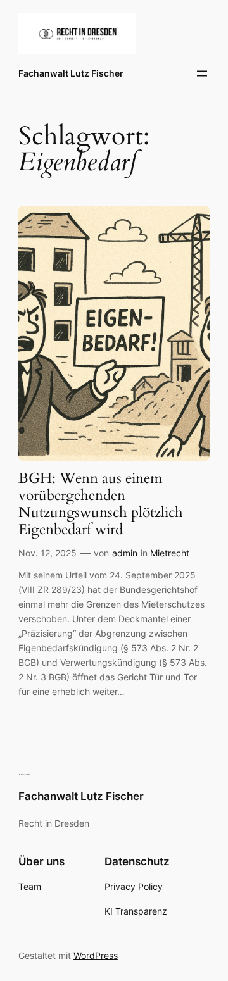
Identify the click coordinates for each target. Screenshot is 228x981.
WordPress (95, 955)
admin (124, 552)
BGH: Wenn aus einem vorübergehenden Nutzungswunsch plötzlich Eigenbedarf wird (100, 504)
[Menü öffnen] (202, 73)
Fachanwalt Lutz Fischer (71, 73)
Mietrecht (169, 552)
